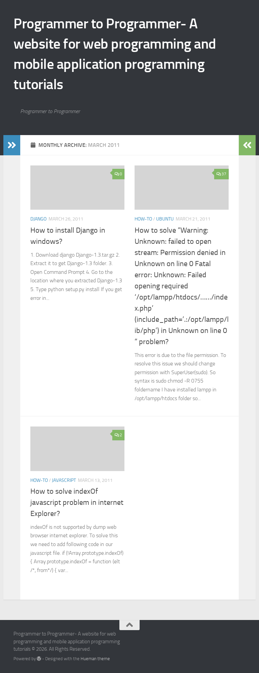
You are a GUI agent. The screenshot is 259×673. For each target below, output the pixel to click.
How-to (143, 219)
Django (38, 219)
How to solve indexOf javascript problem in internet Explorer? (76, 502)
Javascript (64, 480)
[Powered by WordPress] (39, 658)
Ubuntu (165, 219)
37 (224, 174)
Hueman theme (95, 658)
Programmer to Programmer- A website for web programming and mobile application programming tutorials (114, 54)
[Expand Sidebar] (11, 145)
